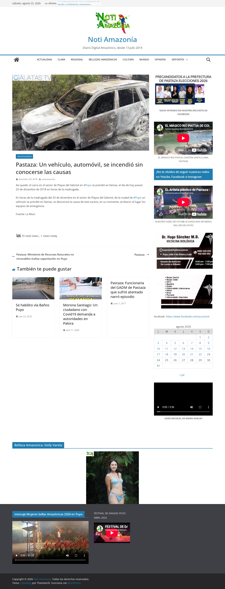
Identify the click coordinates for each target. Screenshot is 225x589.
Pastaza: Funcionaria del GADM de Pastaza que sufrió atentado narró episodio (128, 290)
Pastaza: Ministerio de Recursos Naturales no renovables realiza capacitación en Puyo (45, 256)
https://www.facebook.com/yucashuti (188, 316)
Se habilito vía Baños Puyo (32, 307)
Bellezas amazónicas (103, 59)
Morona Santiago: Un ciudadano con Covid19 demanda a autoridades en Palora (80, 314)
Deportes (178, 59)
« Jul (181, 375)
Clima (61, 59)
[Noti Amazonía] (16, 59)
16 (208, 348)
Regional (77, 59)
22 (200, 354)
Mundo (144, 59)
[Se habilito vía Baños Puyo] (33, 279)
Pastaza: (139, 254)
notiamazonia (48, 179)
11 (166, 348)
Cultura (128, 59)
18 (166, 354)
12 (175, 348)
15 (200, 348)
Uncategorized (24, 156)
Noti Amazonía (112, 39)
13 (183, 348)
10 (158, 348)
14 (191, 348)
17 (158, 354)
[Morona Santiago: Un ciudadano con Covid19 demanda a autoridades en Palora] (81, 279)
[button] (186, 59)
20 (183, 354)
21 (191, 354)
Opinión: (160, 59)
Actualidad (44, 59)
